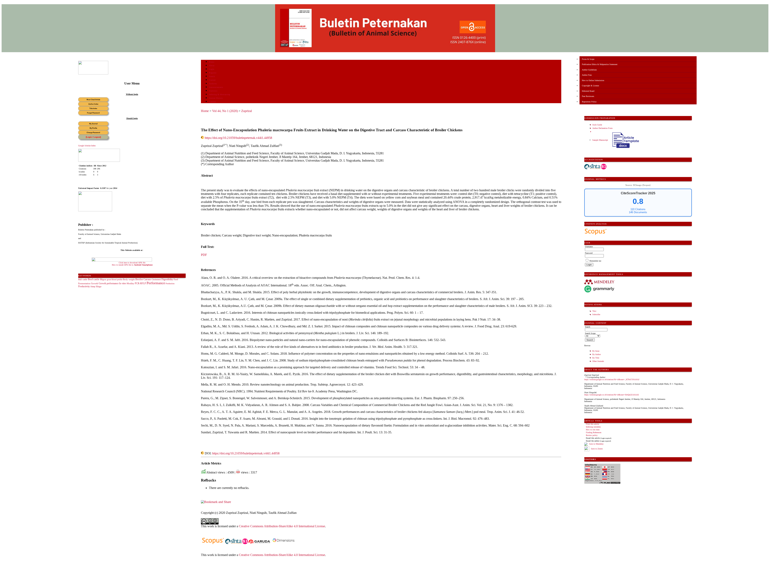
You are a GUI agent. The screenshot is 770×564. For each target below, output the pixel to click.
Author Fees (587, 75)
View (594, 311)
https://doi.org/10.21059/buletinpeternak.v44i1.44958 (238, 137)
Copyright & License (590, 85)
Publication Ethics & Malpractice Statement (599, 64)
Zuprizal (246, 111)
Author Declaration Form (602, 128)
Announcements (216, 87)
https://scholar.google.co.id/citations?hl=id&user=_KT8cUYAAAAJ (611, 379)
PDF (204, 255)
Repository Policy (589, 102)
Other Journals (598, 361)
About (212, 65)
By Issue (595, 351)
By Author (596, 354)
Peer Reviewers (588, 96)
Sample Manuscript (600, 140)
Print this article (592, 424)
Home (211, 62)
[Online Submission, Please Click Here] (93, 74)
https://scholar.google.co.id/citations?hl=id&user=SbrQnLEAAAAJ (611, 395)
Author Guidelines (589, 70)
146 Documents (638, 212)
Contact (212, 102)
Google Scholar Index (87, 146)
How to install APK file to (132, 265)
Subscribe (596, 314)
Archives (213, 83)
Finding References (593, 432)
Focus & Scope (588, 59)
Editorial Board (588, 91)
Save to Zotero (596, 449)
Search (212, 76)
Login (211, 69)
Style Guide (597, 125)
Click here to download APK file (132, 263)
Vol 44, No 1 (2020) (225, 111)
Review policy (592, 435)
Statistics (213, 91)
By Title (595, 358)
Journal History (216, 98)
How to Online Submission (593, 80)
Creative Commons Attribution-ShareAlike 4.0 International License (282, 526)
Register (212, 73)
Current (212, 80)
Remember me (595, 261)
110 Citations (637, 209)
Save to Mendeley (596, 444)
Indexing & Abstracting (219, 94)
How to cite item (593, 430)
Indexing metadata (593, 427)
